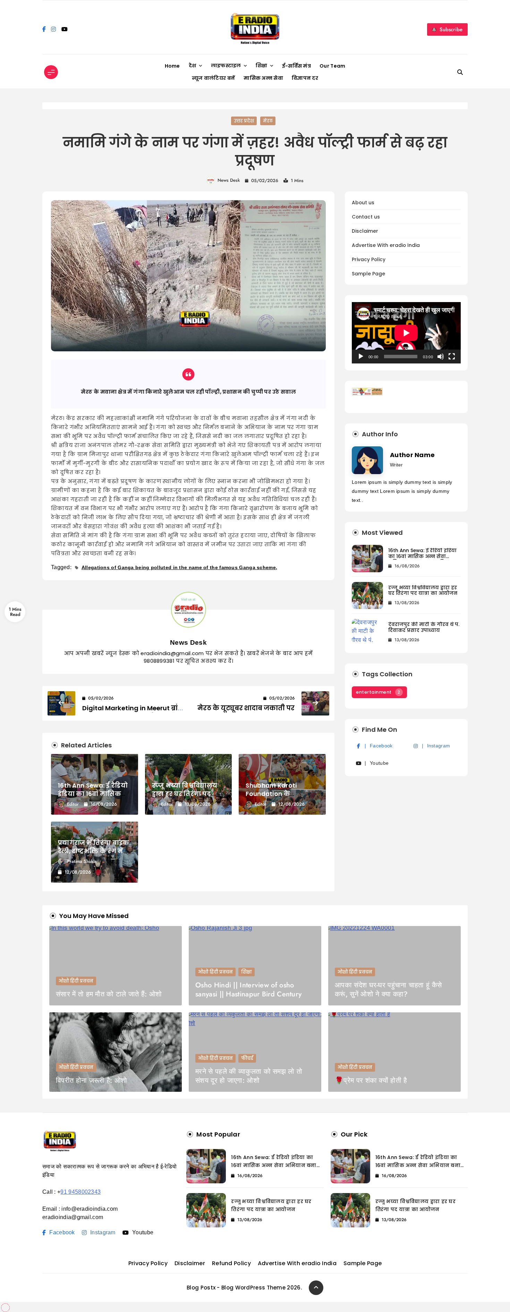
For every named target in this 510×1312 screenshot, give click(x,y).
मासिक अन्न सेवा (263, 78)
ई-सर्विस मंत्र (296, 65)
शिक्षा (261, 65)
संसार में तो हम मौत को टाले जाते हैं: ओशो (109, 994)
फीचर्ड (247, 1058)
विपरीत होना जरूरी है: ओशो (91, 1080)
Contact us (366, 217)
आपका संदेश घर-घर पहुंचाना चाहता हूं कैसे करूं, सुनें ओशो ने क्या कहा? (388, 989)
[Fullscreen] (451, 356)
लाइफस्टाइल (226, 65)
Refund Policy (231, 1263)
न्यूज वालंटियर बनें (213, 78)
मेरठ (268, 121)
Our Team (332, 65)
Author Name (412, 455)
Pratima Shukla (82, 861)
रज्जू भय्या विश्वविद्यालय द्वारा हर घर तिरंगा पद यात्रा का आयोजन (185, 793)
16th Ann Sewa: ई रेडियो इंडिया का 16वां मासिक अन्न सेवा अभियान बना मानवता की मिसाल (422, 559)
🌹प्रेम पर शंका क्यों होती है (371, 1080)
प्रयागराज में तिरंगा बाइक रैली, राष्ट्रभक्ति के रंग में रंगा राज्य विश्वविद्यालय (93, 851)
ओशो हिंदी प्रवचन (76, 981)
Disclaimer (365, 231)
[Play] (360, 356)
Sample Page (368, 274)
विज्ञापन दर (305, 78)
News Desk (229, 180)
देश (192, 65)
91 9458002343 (80, 1192)
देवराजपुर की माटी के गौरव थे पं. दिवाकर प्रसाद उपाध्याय (423, 627)
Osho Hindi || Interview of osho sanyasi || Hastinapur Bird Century (248, 989)
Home (172, 65)
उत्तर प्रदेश (244, 121)
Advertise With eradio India (386, 245)
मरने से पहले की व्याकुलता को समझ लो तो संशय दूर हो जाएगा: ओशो (248, 1076)
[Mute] (440, 356)
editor (73, 804)
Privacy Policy (368, 259)
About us (363, 202)
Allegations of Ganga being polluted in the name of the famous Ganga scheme (179, 567)
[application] (406, 332)
